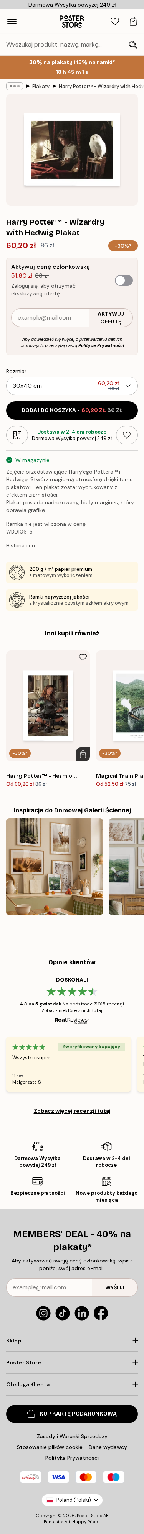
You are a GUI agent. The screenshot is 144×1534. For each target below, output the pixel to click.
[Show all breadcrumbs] (14, 86)
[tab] (115, 22)
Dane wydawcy (108, 1447)
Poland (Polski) (73, 1500)
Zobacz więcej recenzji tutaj (72, 1110)
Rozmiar (16, 371)
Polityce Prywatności (101, 345)
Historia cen (20, 545)
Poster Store (89, 1515)
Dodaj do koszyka (72, 410)
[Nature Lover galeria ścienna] (54, 866)
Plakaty (41, 86)
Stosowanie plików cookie (50, 1447)
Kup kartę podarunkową (78, 1414)
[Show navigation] (12, 21)
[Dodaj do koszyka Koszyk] (83, 754)
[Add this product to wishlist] (127, 435)
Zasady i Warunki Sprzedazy (72, 1436)
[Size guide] (17, 435)
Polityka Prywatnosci (72, 1457)
